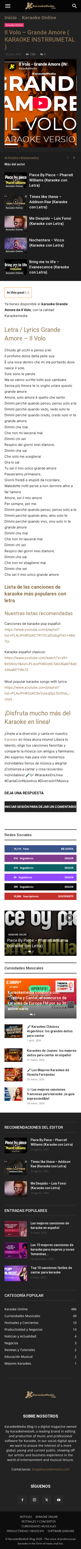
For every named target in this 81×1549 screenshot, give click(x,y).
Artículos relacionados (21, 158)
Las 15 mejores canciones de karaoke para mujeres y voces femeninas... (52, 1249)
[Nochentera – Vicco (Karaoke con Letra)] (15, 245)
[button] (7, 6)
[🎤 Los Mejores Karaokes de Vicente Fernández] (13, 1074)
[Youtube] (58, 1500)
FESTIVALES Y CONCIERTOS (39, 1521)
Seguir (69, 858)
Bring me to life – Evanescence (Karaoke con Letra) (49, 266)
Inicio (10, 17)
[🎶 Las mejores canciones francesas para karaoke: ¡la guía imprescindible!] (13, 1094)
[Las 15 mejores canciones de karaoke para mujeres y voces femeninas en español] (15, 1250)
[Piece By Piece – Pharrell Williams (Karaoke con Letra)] (15, 180)
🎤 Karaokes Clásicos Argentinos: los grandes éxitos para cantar (50, 1031)
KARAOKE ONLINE (47, 1517)
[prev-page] (67, 158)
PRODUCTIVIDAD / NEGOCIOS (25, 1531)
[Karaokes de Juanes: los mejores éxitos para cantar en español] (13, 1055)
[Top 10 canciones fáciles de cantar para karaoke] (15, 1273)
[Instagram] (34, 1499)
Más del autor (14, 164)
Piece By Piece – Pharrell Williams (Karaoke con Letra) (51, 180)
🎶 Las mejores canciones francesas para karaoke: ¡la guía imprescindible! (50, 1094)
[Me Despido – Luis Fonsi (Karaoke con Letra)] (15, 223)
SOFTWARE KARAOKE (61, 1531)
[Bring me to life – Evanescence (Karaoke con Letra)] (15, 267)
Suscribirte (65, 896)
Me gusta (67, 848)
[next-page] (74, 158)
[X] (46, 1500)
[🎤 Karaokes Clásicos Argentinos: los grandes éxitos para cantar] (13, 1031)
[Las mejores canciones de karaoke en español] (15, 1229)
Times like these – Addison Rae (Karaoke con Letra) (48, 201)
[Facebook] (22, 1500)
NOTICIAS (26, 1517)
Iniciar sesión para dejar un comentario (40, 807)
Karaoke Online (39, 17)
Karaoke (11, 739)
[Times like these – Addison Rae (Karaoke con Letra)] (15, 202)
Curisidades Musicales (23, 968)
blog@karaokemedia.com (51, 1469)
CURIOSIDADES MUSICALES (38, 1526)
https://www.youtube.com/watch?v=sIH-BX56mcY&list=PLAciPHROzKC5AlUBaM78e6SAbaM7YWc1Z (40, 664)
